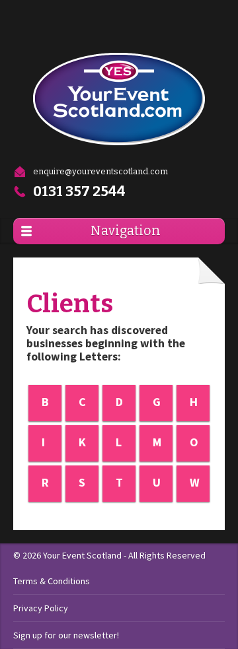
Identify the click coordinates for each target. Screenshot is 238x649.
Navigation (126, 230)
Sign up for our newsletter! (66, 635)
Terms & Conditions (51, 581)
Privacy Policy (40, 608)
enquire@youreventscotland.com (100, 171)
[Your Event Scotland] (119, 99)
